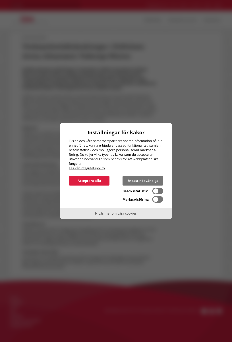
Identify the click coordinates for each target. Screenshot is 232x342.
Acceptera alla (89, 180)
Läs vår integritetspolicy (87, 168)
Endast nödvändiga (142, 180)
